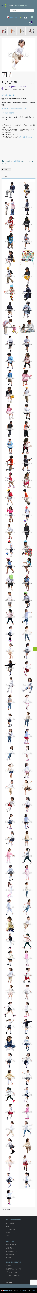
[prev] (31, 82)
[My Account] (25, 17)
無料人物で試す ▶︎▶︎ (8, 95)
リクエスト (22, 1291)
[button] (3, 54)
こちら (16, 135)
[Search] (31, 10)
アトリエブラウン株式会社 (13, 1275)
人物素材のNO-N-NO (12, 1251)
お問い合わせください (25, 137)
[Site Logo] (8, 5)
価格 (7, 1226)
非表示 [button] (33, 1291)
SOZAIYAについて (11, 1245)
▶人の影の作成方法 (8, 113)
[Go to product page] (10, 190)
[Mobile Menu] (3, 5)
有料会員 (17, 161)
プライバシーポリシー (12, 1272)
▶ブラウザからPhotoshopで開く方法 (14, 109)
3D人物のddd (10, 1254)
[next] (34, 82)
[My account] (21, 17)
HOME (8, 1236)
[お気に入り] (32, 17)
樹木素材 (8, 1257)
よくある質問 (10, 1223)
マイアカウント (10, 1229)
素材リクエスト (10, 1232)
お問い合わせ (10, 1248)
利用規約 (8, 1266)
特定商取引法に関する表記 (13, 1269)
